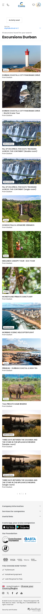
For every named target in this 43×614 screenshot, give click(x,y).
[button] (33, 5)
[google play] (23, 527)
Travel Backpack (33, 5)
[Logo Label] (21, 4)
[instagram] (3, 593)
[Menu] (3, 5)
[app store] (8, 527)
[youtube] (21, 593)
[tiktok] (17, 593)
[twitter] (8, 593)
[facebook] (12, 593)
